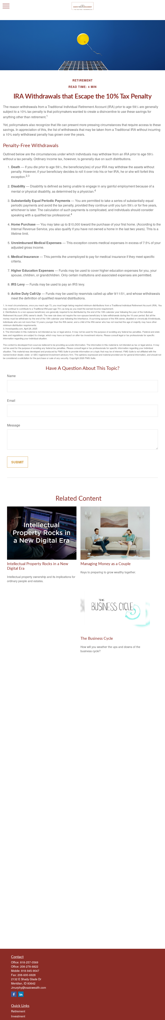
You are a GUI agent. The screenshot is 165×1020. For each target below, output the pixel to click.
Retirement (18, 1011)
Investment (18, 1016)
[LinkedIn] (21, 994)
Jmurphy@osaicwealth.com (28, 987)
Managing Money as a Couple (105, 564)
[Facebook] (13, 994)
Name (11, 375)
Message (13, 425)
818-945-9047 (30, 971)
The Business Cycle (96, 639)
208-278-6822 (29, 966)
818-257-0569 (29, 962)
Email (11, 400)
